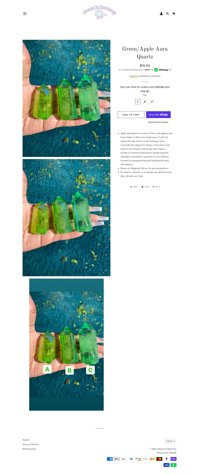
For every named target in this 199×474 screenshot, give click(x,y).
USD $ (169, 441)
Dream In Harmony (166, 448)
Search (26, 439)
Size (145, 95)
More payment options (158, 122)
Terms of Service (31, 444)
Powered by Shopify (166, 452)
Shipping (133, 76)
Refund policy (29, 448)
